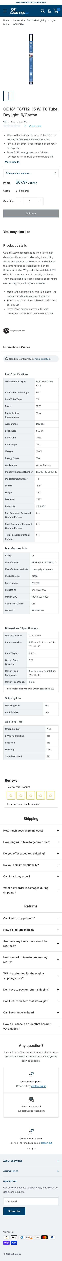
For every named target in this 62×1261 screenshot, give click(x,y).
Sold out (31, 213)
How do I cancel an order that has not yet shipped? (27, 1026)
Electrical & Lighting (36, 20)
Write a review (35, 126)
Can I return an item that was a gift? (25, 1001)
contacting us (38, 1086)
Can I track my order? (16, 876)
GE (4, 121)
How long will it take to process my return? (25, 960)
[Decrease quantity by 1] (19, 201)
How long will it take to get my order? (26, 842)
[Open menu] (5, 11)
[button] (56, 11)
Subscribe (14, 1211)
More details (12, 161)
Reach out (46, 1142)
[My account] (49, 11)
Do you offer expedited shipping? (24, 853)
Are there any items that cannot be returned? (25, 943)
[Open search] (43, 11)
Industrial (18, 20)
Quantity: (8, 201)
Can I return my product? (19, 918)
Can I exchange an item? (18, 1012)
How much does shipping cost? (23, 830)
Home (6, 20)
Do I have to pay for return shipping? (26, 989)
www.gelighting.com (42, 569)
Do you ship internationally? (21, 865)
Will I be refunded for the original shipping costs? (23, 976)
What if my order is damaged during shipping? (25, 890)
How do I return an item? (18, 929)
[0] (56, 11)
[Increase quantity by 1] (39, 201)
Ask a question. (43, 359)
